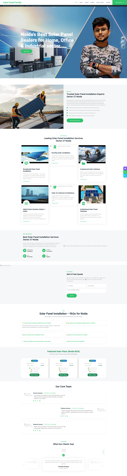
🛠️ (33, 335)
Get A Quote (119, 2)
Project (92, 2)
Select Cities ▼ (100, 2)
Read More (27, 181)
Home (76, 2)
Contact (108, 2)
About (81, 2)
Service (87, 2)
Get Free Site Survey (75, 120)
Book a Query (34, 375)
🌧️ (36, 341)
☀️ (36, 323)
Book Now (26, 48)
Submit (71, 295)
